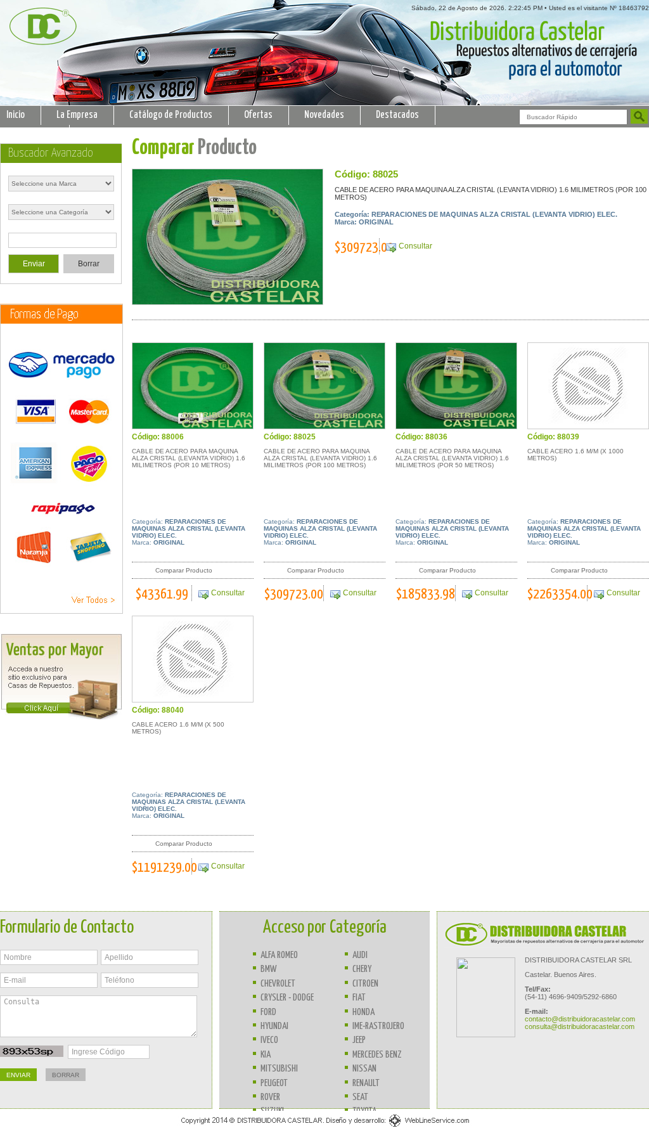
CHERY (361, 969)
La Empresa (77, 115)
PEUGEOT (274, 1083)
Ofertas (258, 115)
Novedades (324, 115)
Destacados (397, 115)
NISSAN (364, 1068)
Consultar (415, 246)
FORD (268, 1012)
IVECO (269, 1040)
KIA (265, 1054)
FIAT (359, 997)
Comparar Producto (183, 570)
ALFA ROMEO (279, 955)
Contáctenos (29, 134)
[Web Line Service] (324, 1126)
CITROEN (365, 983)
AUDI (360, 955)
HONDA (363, 1012)
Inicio (15, 115)
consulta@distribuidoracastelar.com (579, 1026)
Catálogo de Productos (170, 115)
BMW (268, 969)
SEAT (360, 1097)
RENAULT (366, 1083)
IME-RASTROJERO (378, 1026)
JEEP (359, 1040)
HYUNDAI (274, 1026)
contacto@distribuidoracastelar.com (580, 1019)
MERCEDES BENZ (377, 1054)
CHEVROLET (277, 983)
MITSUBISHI (279, 1068)
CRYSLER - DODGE (287, 997)
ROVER (270, 1097)
